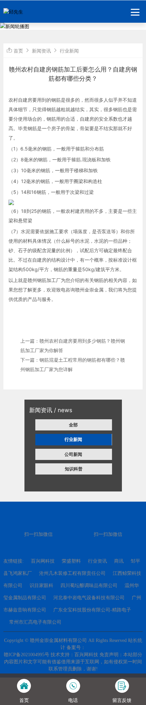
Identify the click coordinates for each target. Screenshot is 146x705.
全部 (73, 424)
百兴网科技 (43, 561)
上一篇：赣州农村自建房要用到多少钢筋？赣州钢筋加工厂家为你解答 (72, 345)
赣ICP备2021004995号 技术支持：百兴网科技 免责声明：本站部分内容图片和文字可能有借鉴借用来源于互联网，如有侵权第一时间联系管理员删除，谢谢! (73, 661)
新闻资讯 (41, 51)
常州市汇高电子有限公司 (35, 622)
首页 (18, 51)
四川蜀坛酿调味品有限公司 (88, 585)
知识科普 (74, 468)
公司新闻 (73, 454)
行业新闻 (73, 439)
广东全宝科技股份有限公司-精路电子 (92, 609)
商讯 (119, 561)
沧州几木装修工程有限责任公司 (72, 573)
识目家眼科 (41, 585)
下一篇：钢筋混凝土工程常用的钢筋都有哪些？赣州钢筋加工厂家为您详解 (72, 364)
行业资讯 (97, 561)
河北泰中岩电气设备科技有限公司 (89, 597)
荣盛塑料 (71, 561)
